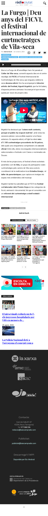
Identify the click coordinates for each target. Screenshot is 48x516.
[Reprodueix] (3, 65)
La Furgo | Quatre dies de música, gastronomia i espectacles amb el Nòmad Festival (39, 239)
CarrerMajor (6, 55)
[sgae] (24, 376)
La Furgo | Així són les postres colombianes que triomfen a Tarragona (38, 260)
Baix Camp (14, 208)
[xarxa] (24, 358)
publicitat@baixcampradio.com (24, 443)
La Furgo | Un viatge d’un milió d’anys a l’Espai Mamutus (8, 237)
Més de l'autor (31, 220)
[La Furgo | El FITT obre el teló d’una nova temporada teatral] (24, 229)
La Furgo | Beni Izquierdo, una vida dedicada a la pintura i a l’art (23, 259)
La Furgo (5, 59)
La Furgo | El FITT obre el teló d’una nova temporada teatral (23, 238)
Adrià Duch (8, 52)
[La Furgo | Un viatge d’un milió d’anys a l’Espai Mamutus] (8, 229)
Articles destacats (17, 220)
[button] (44, 3)
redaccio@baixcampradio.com (24, 430)
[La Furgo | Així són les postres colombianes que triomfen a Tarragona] (39, 250)
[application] (24, 64)
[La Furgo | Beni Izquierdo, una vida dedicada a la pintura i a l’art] (24, 250)
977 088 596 (25, 427)
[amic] (24, 367)
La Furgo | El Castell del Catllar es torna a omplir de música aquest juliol (8, 259)
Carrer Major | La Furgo (9, 57)
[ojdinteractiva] (24, 394)
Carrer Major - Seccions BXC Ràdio (30, 57)
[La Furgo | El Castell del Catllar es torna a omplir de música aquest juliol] (8, 250)
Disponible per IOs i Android (24, 459)
